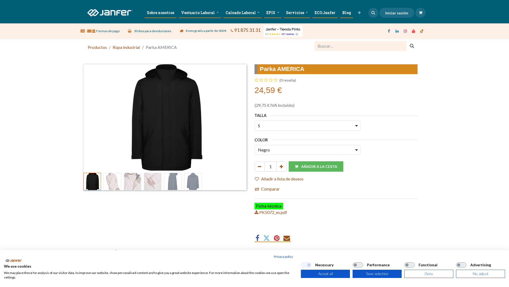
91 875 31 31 (247, 30)
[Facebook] (389, 31)
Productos (97, 47)
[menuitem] (160, 13)
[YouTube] (413, 31)
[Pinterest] (276, 238)
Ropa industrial (126, 47)
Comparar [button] (270, 188)
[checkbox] (306, 265)
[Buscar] (412, 46)
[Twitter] (266, 238)
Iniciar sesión (396, 13)
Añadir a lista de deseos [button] (282, 178)
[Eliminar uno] (259, 167)
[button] (373, 13)
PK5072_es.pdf (272, 212)
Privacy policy (283, 257)
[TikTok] (421, 31)
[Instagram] (405, 31)
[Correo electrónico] (286, 238)
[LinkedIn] (397, 31)
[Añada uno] (281, 167)
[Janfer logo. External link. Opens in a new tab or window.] (13, 260)
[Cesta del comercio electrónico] (420, 13)
